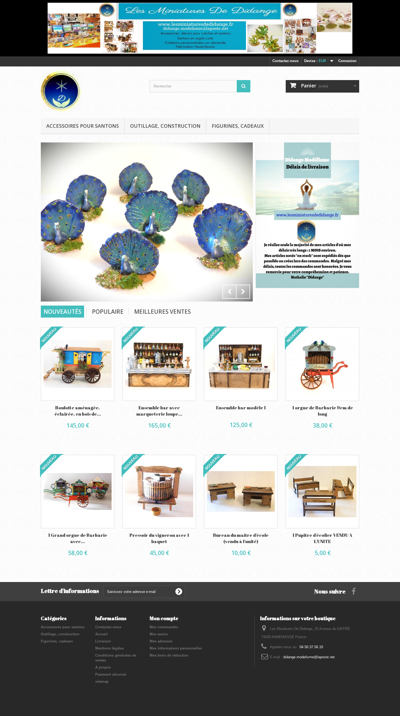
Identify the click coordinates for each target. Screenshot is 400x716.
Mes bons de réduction (169, 655)
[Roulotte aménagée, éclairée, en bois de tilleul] (78, 364)
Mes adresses (161, 641)
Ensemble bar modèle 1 (241, 407)
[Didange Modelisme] (91, 91)
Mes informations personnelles (176, 648)
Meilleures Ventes (162, 311)
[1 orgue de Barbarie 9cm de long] (322, 364)
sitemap (102, 682)
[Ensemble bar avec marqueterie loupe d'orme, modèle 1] (159, 364)
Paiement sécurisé (110, 674)
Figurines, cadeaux (238, 126)
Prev (229, 292)
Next (243, 292)
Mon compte (164, 618)
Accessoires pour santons (82, 126)
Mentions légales (109, 648)
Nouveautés (62, 311)
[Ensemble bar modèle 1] (241, 364)
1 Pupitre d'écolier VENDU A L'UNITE (322, 538)
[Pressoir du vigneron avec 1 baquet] (159, 492)
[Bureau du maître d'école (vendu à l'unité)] (241, 492)
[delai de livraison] (307, 215)
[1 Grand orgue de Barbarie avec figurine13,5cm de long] (78, 492)
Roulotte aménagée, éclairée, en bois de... (77, 410)
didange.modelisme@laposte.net (309, 657)
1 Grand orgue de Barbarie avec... (77, 538)
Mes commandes (164, 627)
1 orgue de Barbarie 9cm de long (322, 410)
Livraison (103, 641)
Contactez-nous (285, 61)
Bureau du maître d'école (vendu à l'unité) (241, 538)
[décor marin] (147, 211)
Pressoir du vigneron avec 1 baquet (159, 538)
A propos (103, 667)
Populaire (108, 311)
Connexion (347, 61)
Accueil (101, 634)
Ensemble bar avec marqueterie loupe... (159, 410)
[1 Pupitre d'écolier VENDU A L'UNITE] (322, 492)
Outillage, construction (165, 126)
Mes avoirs (159, 634)
